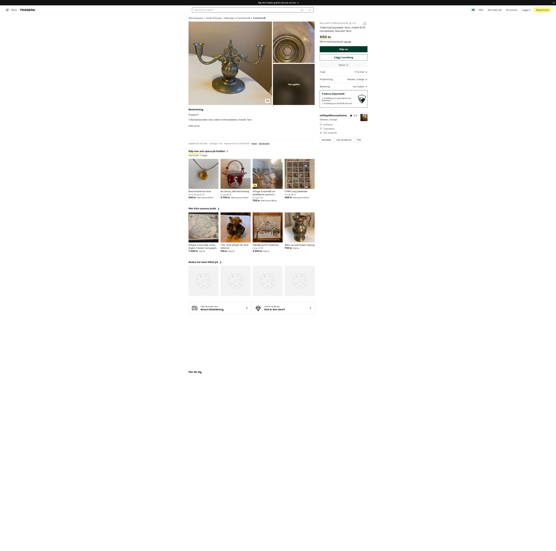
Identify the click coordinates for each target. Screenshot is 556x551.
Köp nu (343, 49)
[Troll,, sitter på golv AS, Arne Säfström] (235, 227)
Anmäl (254, 144)
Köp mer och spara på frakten (207, 151)
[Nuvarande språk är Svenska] (473, 9)
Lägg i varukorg (343, 57)
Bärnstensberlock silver (200, 191)
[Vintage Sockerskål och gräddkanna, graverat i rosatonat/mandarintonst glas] (268, 174)
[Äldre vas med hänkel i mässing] (300, 227)
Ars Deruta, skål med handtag (235, 191)
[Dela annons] (364, 23)
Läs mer (347, 41)
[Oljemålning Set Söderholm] (268, 227)
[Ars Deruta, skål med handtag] (235, 174)
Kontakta (326, 140)
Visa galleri (294, 84)
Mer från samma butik (204, 208)
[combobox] (248, 10)
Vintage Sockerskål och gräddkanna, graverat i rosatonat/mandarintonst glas (267, 193)
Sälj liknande (264, 144)
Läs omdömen (344, 140)
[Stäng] (553, 2)
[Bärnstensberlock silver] (203, 174)
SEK (481, 10)
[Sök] (302, 9)
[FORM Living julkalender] (300, 174)
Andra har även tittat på (205, 262)
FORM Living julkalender (296, 191)
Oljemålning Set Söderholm (266, 245)
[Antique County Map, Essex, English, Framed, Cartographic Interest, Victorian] (203, 227)
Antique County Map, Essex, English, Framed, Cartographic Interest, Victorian (203, 247)
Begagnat (194, 114)
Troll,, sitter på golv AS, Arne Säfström (234, 246)
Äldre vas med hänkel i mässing (300, 245)
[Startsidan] (27, 9)
